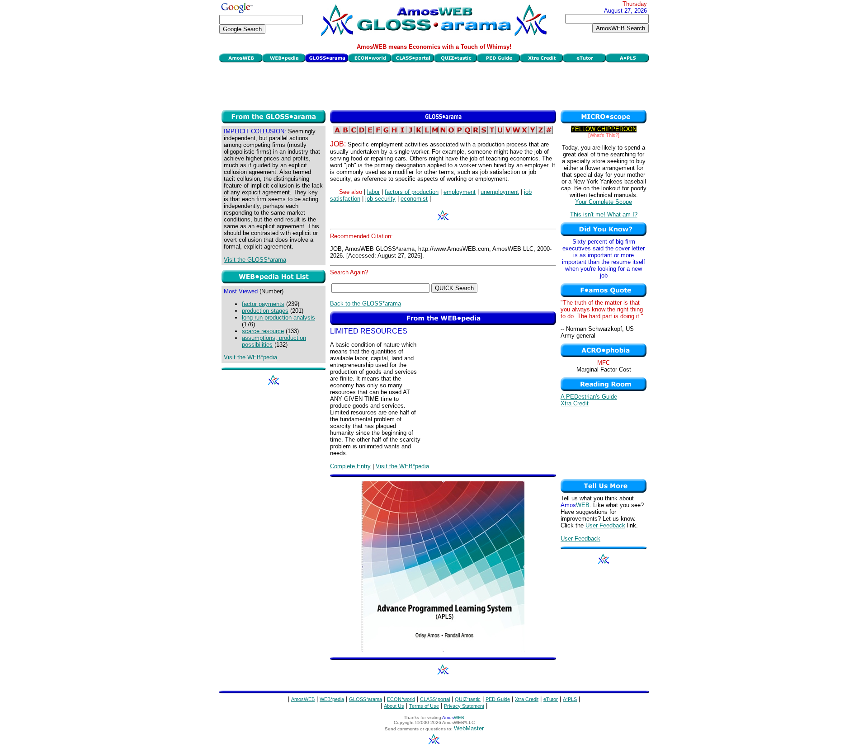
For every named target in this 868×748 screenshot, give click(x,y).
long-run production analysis (278, 317)
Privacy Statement (464, 706)
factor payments (263, 304)
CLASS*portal (435, 699)
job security (380, 198)
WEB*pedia (332, 699)
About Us (394, 706)
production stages (265, 310)
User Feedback (605, 525)
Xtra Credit (575, 403)
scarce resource (263, 331)
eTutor (550, 699)
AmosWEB (303, 699)
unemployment (500, 191)
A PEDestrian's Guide (589, 396)
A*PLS (570, 699)
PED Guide (498, 699)
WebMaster (469, 728)
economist (414, 198)
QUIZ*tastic (468, 699)
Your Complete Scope (603, 201)
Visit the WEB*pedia (250, 357)
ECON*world (401, 699)
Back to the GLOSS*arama (365, 303)
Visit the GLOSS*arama (255, 259)
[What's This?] (603, 135)
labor (373, 191)
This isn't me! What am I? (603, 214)
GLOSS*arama (365, 699)
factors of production (412, 191)
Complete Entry (350, 466)
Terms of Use (424, 706)
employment (459, 191)
